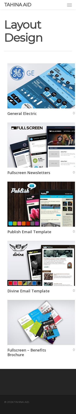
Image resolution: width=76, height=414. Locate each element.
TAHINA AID (17, 5)
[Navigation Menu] (69, 5)
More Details (42, 82)
